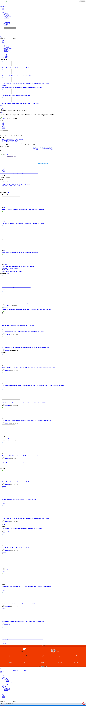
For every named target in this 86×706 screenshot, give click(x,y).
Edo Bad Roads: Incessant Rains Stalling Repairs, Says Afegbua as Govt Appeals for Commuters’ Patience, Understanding (27, 309)
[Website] (15, 156)
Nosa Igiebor (6, 13)
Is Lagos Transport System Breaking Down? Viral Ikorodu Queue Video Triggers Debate (20, 252)
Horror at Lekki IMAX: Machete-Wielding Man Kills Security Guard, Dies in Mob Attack (20, 103)
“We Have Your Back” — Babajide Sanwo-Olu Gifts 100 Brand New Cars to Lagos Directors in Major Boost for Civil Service (27, 237)
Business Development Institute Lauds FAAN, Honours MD (14, 438)
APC (16, 173)
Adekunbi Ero (6, 51)
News (3, 9)
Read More (4, 486)
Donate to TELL (4, 20)
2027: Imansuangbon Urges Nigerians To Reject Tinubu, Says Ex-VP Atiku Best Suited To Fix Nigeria (23, 331)
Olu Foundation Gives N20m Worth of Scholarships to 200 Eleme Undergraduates (19, 75)
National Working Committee (30, 173)
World (3, 19)
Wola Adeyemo (6, 18)
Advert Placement (7, 22)
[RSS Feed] (52, 148)
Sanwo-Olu (36, 173)
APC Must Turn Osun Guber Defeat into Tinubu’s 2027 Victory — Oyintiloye (18, 325)
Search (14, 38)
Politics (3, 42)
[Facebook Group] (36, 148)
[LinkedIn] (43, 148)
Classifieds (5, 25)
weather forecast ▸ (43, 666)
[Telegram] (47, 148)
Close (1, 672)
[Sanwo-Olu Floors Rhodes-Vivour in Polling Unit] (44, 268)
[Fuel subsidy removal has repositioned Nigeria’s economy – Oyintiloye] (44, 63)
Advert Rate (6, 24)
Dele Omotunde (6, 14)
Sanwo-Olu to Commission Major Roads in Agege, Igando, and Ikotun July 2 (18, 266)
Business (3, 11)
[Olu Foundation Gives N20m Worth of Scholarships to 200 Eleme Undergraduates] (44, 71)
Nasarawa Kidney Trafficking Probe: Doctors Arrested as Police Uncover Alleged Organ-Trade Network (23, 621)
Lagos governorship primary (21, 173)
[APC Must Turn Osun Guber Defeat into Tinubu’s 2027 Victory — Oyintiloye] (44, 318)
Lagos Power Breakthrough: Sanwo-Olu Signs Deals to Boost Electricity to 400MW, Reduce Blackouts (23, 223)
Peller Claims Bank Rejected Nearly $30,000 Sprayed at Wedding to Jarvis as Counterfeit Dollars (22, 455)
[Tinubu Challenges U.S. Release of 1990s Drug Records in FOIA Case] (44, 91)
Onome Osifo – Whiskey (8, 16)
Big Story (4, 207)
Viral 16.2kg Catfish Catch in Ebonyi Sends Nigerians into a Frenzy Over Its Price (18, 603)
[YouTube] (41, 148)
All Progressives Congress (11, 173)
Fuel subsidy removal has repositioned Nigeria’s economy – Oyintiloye (16, 67)
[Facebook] (34, 148)
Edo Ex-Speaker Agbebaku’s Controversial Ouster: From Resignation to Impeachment (19, 302)
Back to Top (2, 671)
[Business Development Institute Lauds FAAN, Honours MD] (44, 429)
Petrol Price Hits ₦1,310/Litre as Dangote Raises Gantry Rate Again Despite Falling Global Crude (22, 87)
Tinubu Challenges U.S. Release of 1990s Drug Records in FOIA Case (16, 95)
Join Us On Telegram (43, 163)
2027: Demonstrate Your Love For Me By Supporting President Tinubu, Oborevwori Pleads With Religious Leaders (26, 347)
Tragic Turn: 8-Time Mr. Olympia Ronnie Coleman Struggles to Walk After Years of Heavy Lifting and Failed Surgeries (26, 420)
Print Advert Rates (7, 23)
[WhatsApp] (45, 148)
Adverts (3, 21)
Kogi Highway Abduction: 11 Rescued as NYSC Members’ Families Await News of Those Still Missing (22, 639)
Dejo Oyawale (6, 17)
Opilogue (7, 15)
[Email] (50, 148)
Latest (3, 692)
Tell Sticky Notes (4, 12)
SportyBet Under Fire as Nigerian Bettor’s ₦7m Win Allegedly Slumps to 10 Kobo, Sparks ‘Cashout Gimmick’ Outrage (26, 586)
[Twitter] (38, 148)
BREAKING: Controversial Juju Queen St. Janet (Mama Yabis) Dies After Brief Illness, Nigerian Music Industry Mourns (26, 402)
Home (3, 8)
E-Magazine (4, 10)
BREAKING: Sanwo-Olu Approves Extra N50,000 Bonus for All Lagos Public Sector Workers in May (23, 209)
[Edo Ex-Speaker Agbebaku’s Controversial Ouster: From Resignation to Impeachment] (44, 296)
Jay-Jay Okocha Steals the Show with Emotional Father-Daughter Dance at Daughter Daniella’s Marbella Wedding (25, 83)
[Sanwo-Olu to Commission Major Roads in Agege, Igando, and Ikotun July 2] (44, 259)
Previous (1, 105)
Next (3, 105)
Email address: (2, 177)
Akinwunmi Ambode (3, 173)
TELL (8, 154)
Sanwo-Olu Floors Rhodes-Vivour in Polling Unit (12, 271)
